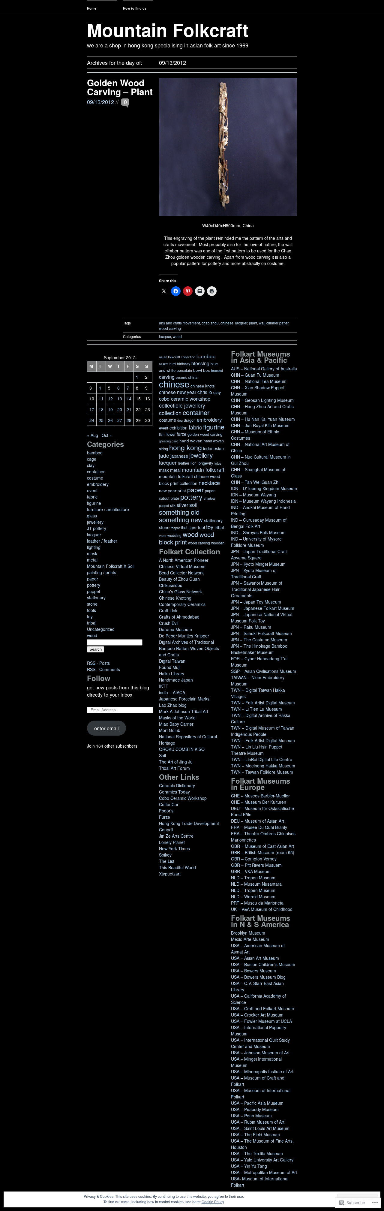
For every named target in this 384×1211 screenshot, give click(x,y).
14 (129, 399)
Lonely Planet (172, 842)
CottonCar (168, 804)
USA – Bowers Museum (253, 971)
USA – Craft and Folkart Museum (262, 1008)
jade (164, 455)
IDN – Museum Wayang (253, 495)
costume (95, 478)
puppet (93, 591)
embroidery (98, 484)
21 (129, 409)
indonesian (213, 448)
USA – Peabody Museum (255, 1109)
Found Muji (169, 667)
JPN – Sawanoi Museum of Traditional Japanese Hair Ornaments (256, 589)
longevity (205, 463)
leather (183, 463)
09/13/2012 (100, 102)
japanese (179, 456)
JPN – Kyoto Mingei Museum (258, 564)
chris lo (204, 392)
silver (182, 505)
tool (201, 527)
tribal (91, 623)
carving (167, 376)
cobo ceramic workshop (184, 398)
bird (173, 363)
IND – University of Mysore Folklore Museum (256, 542)
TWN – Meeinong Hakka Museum (263, 766)
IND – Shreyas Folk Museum (258, 532)
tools (91, 610)
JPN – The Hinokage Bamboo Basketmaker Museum (259, 649)
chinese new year (177, 392)
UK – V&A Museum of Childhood (261, 909)
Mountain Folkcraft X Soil (110, 566)
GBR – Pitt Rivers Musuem (256, 865)
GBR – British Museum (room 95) (262, 852)
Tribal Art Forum (174, 768)
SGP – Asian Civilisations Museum (263, 671)
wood (177, 336)
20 (119, 409)
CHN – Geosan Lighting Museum (262, 400)
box (206, 370)
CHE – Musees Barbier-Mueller (260, 796)
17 (91, 409)
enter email (106, 728)
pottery (93, 585)
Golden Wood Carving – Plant (120, 87)
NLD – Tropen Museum (253, 878)
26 (110, 420)
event (92, 490)
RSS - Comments (103, 669)
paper (92, 579)
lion (193, 463)
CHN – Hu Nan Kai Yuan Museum (263, 419)
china (192, 377)
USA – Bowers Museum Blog (258, 977)
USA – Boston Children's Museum (263, 964)
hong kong (185, 447)
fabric (92, 497)
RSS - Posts (98, 663)
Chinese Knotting (175, 598)
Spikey (165, 855)
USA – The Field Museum (255, 1134)
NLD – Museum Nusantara (256, 884)
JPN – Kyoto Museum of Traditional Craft (254, 573)
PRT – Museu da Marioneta (257, 903)
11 (101, 399)
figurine (94, 503)
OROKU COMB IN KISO (182, 749)
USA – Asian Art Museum (255, 958)
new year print (172, 490)
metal (92, 560)
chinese (226, 322)
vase (162, 535)
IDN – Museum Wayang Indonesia (263, 501)
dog (180, 420)
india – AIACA (172, 692)
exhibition (179, 428)
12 (110, 399)
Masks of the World (177, 718)
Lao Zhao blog (173, 705)
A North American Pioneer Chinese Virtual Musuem (183, 563)
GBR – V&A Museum (251, 871)
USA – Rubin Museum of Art (257, 1122)
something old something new (181, 515)
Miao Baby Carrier (176, 724)
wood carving (170, 328)
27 (119, 420)
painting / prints (101, 572)
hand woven (190, 441)
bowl (197, 370)
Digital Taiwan (172, 661)
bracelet (217, 370)
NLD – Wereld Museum (253, 896)
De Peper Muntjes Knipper (184, 636)
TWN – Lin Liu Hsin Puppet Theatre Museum (256, 750)
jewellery (95, 522)
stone (92, 604)
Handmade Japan (176, 680)
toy (90, 616)
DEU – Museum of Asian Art (257, 821)
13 (119, 399)
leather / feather (102, 541)
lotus (217, 463)
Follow (98, 678)
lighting (93, 547)
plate (175, 498)
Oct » (107, 435)
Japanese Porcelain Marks (184, 699)
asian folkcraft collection (177, 356)
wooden (217, 543)
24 (91, 420)
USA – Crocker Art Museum (257, 1015)
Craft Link (168, 610)
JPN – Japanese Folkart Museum (262, 608)
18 (101, 409)
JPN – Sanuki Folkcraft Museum (261, 633)
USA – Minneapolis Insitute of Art (262, 1071)
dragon (190, 420)
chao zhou (210, 322)
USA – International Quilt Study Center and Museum (260, 1043)
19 (110, 409)
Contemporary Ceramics (182, 604)
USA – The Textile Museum (257, 1153)
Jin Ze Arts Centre (176, 836)
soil (193, 504)
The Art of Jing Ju (176, 762)
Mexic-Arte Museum (250, 939)
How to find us (134, 8)
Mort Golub (169, 730)
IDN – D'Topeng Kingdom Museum (264, 488)
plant (253, 322)
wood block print (186, 538)
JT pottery (96, 528)
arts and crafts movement (179, 322)
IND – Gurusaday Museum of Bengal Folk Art (258, 523)
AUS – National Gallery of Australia (264, 369)
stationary (96, 598)
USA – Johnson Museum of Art (260, 1053)
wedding (174, 535)
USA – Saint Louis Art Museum (260, 1128)
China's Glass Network (180, 592)
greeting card (168, 440)
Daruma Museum (175, 629)
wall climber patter (273, 322)
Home (91, 8)
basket (163, 364)
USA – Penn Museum (251, 1116)
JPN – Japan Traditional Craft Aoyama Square (259, 554)
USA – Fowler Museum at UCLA (261, 1021)
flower (171, 434)
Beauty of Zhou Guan (179, 579)
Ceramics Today (174, 792)
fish (161, 434)
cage (91, 459)
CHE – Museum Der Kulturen (258, 802)
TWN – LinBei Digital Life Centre (261, 759)
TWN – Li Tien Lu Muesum (256, 709)
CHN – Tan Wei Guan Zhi (255, 482)
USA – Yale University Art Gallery (262, 1160)
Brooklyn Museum (248, 933)
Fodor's (166, 811)
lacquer (241, 322)
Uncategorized (101, 629)
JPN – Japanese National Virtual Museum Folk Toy (261, 617)
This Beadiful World (177, 867)
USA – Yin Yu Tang (249, 1166)
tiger (192, 527)
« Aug (92, 435)
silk (173, 505)
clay (90, 465)
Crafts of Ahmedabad (179, 617)
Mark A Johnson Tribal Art (183, 711)
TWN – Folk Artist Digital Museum (263, 703)
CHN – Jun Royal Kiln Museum (260, 425)
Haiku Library (171, 673)
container (96, 471)
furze (181, 434)
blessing (200, 363)
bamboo (95, 453)
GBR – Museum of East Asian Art (262, 846)
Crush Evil (168, 623)
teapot (175, 527)
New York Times (174, 848)
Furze (164, 817)
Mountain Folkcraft (167, 29)
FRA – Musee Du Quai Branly (259, 827)
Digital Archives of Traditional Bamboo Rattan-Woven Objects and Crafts (189, 648)
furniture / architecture (108, 509)
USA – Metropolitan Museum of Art (264, 1172)
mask (92, 553)
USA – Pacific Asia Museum (257, 1103)
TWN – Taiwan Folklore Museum (262, 772)
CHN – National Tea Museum (258, 381)
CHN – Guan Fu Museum (255, 375)
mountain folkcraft (203, 469)
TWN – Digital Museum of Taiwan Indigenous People (262, 731)
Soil (162, 755)
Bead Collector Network (181, 573)
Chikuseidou (170, 585)
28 (129, 420)
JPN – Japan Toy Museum (256, 602)
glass (92, 516)
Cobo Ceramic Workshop (183, 798)
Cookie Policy (213, 1201)
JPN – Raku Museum (251, 627)
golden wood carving (205, 434)
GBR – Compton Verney (254, 859)
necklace (209, 483)
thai (184, 527)
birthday (183, 363)
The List (166, 861)
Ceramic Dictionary (177, 785)
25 (101, 420)
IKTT (163, 686)
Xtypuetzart (170, 874)
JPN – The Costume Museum (259, 640)
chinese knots (202, 386)
